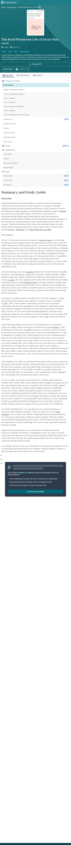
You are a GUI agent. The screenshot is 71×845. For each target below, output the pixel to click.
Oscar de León (45, 240)
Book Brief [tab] (38, 75)
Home (3, 7)
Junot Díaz (5, 43)
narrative (30, 272)
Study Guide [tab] (9, 75)
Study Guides (11, 7)
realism (62, 211)
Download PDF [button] (37, 64)
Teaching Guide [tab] (24, 75)
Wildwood (20, 229)
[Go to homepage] (9, 2)
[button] (17, 69)
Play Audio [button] (8, 69)
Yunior (56, 327)
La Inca (11, 280)
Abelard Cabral (30, 282)
